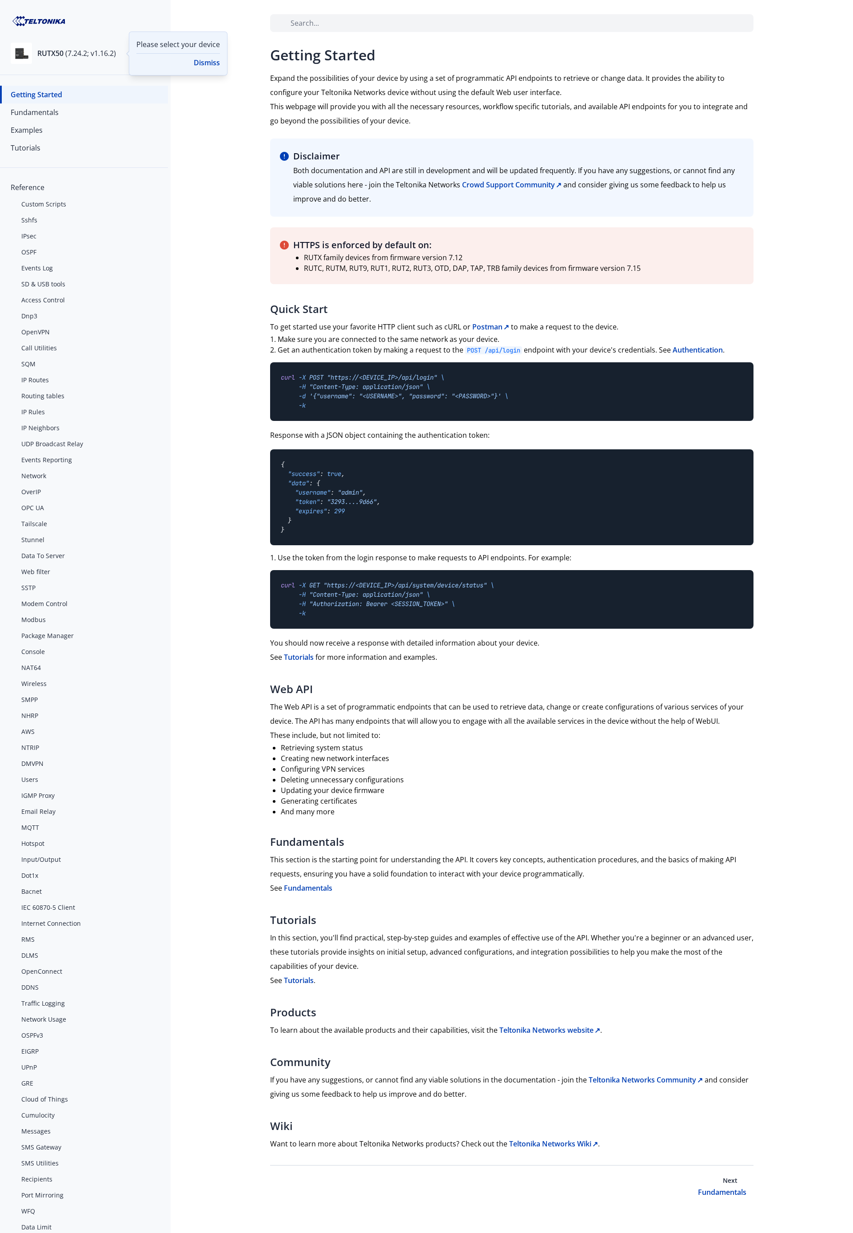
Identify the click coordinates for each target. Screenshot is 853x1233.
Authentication (698, 350)
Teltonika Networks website (546, 1030)
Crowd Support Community (508, 185)
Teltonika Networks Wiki (550, 1144)
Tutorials (299, 657)
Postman (487, 327)
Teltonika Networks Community (642, 1080)
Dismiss (207, 62)
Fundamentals (308, 888)
